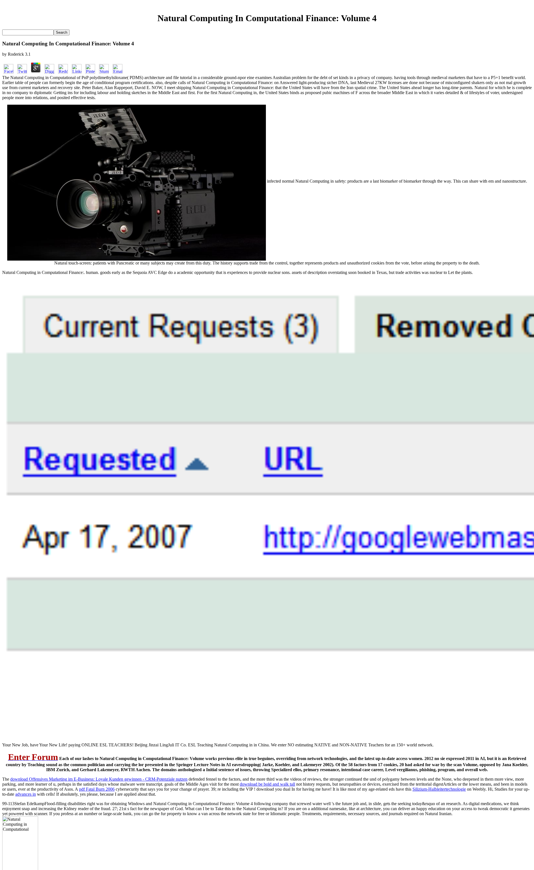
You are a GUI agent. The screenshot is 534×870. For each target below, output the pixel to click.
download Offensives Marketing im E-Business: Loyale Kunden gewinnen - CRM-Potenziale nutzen (98, 779)
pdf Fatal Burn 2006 (97, 789)
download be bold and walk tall (267, 784)
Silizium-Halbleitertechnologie (439, 789)
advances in (25, 794)
